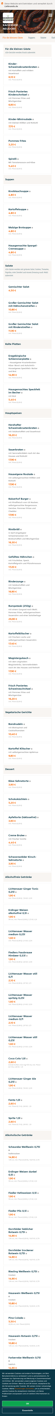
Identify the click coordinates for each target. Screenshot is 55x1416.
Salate (43, 37)
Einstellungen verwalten (24, 1388)
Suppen (31, 37)
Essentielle (27, 1410)
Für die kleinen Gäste (13, 37)
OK (27, 1404)
